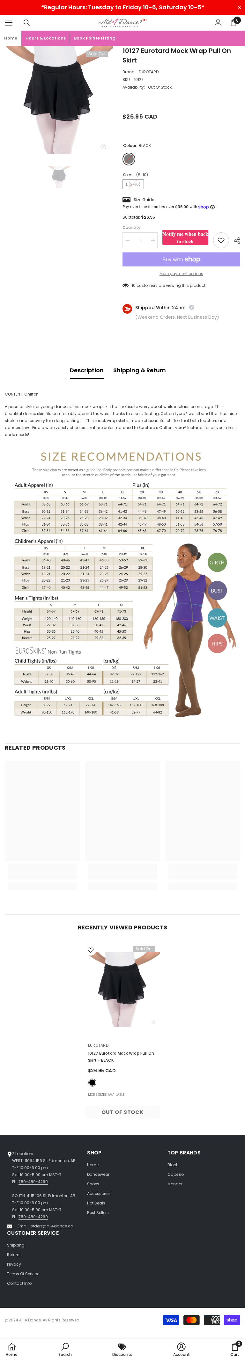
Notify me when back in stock (185, 237)
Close (239, 7)
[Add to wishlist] (221, 240)
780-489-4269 (33, 1181)
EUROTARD (149, 72)
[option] (59, 100)
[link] (42, 875)
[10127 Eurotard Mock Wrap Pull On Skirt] (122, 990)
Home (10, 38)
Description (87, 370)
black (92, 1083)
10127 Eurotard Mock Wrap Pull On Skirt (121, 1057)
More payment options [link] (181, 273)
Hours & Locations (46, 38)
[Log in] (218, 22)
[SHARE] (234, 240)
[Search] (27, 22)
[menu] (8, 22)
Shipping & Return (139, 370)
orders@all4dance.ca (51, 1226)
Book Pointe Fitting (94, 38)
